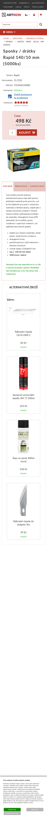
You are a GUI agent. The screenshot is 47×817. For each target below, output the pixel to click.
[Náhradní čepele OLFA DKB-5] (23, 310)
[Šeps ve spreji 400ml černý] (23, 437)
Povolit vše (12, 809)
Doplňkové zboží (37, 186)
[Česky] (25, 15)
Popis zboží (7, 186)
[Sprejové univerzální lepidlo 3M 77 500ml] (23, 374)
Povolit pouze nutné (12, 813)
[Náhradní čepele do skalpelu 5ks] (23, 500)
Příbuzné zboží (21, 186)
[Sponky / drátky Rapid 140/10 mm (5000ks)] (23, 159)
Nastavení (34, 809)
